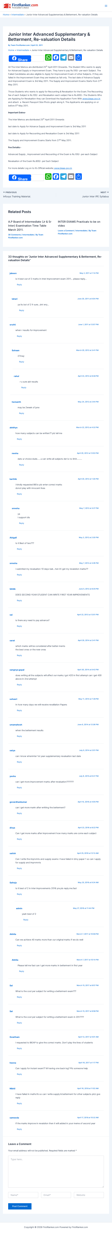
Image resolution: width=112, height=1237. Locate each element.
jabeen (13, 273)
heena (13, 1062)
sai (11, 614)
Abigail (13, 537)
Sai (11, 985)
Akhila (13, 934)
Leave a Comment (66, 231)
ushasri (13, 699)
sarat (12, 640)
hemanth (16, 402)
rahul (16, 376)
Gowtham (15, 1037)
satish (13, 853)
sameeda (14, 1117)
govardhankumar (18, 802)
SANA (13, 589)
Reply (19, 284)
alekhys (14, 427)
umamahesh (16, 724)
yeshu (13, 776)
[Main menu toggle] (106, 6)
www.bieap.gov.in (91, 98)
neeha (15, 453)
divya (12, 827)
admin (19, 908)
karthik (13, 479)
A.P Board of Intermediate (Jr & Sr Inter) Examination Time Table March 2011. (29, 225)
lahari (15, 299)
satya (12, 750)
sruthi (13, 324)
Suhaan (15, 350)
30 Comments (14, 235)
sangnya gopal (17, 669)
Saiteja (13, 882)
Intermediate (28, 235)
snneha (15, 508)
